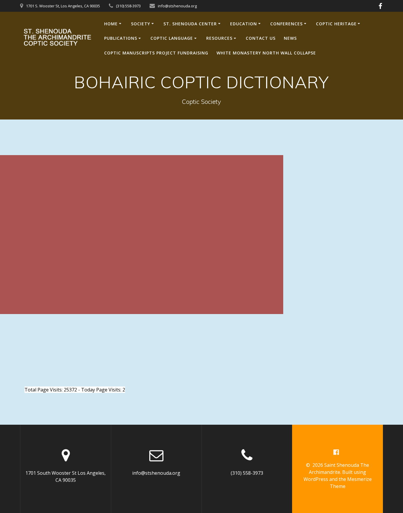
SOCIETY (140, 23)
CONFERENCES (286, 23)
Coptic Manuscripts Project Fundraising (156, 53)
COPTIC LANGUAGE (171, 38)
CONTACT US (261, 38)
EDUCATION (243, 23)
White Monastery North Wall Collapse (266, 53)
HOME (111, 23)
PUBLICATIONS (120, 38)
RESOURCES (219, 38)
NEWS (290, 38)
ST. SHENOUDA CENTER (190, 23)
